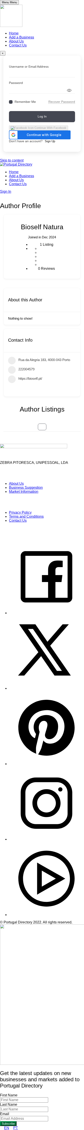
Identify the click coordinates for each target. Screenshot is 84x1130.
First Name (8, 1095)
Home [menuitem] (14, 33)
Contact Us (18, 184)
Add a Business (21, 176)
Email (4, 1114)
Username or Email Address (29, 66)
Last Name (8, 1104)
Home (14, 172)
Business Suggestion (26, 487)
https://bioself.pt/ (30, 378)
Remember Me (25, 101)
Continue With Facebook (50, 128)
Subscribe (8, 1123)
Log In (42, 116)
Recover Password (61, 101)
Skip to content (12, 160)
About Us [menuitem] (16, 41)
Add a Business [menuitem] (21, 37)
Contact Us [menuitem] (18, 45)
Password (16, 83)
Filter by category (42, 427)
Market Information (23, 491)
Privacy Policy (20, 512)
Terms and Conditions (26, 516)
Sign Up (50, 141)
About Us (16, 180)
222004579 (26, 369)
